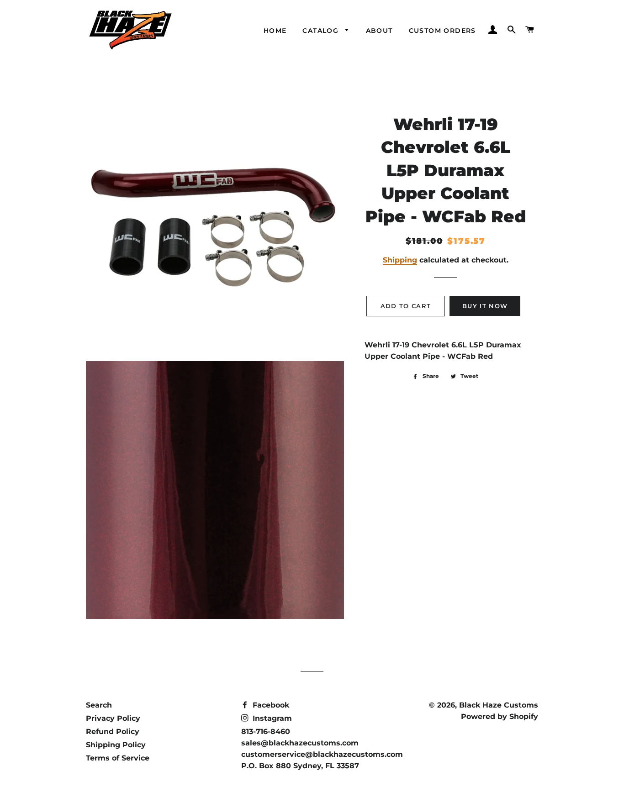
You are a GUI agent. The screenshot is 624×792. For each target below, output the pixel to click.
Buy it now (485, 305)
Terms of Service (117, 758)
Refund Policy (112, 731)
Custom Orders (442, 30)
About (379, 30)
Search (99, 705)
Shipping (400, 260)
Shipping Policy (116, 744)
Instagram (271, 718)
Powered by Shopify (499, 716)
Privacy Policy (113, 718)
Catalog (321, 30)
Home (275, 30)
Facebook (269, 705)
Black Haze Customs (498, 705)
